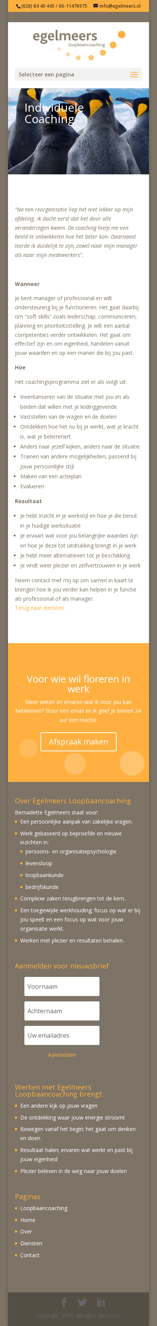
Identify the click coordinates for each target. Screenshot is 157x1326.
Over (26, 1231)
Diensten (31, 1243)
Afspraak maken (78, 741)
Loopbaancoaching (43, 1208)
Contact (30, 1255)
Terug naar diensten (39, 607)
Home (27, 1220)
